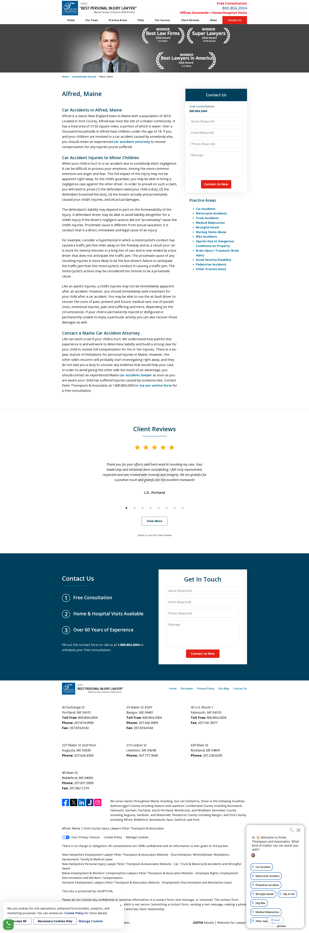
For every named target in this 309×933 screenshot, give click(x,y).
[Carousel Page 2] (134, 508)
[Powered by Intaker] (281, 926)
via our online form (155, 385)
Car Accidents (205, 209)
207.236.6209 (212, 755)
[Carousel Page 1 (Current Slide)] (126, 508)
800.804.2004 (234, 8)
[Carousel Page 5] (158, 508)
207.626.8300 (84, 755)
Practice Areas (118, 20)
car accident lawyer (135, 375)
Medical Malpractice (210, 223)
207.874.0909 (84, 723)
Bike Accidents (206, 236)
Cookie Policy (113, 837)
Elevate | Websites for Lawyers (220, 922)
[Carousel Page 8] (183, 508)
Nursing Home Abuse (211, 232)
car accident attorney (132, 141)
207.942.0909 (148, 723)
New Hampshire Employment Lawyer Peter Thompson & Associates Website (115, 854)
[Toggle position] (291, 830)
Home (71, 20)
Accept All (19, 921)
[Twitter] (73, 802)
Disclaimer (187, 688)
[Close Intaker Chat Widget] (298, 830)
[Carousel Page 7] (175, 508)
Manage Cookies (137, 837)
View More (154, 521)
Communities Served (84, 76)
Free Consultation (232, 3)
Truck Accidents (207, 218)
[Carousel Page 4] (150, 508)
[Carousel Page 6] (167, 508)
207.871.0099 (84, 783)
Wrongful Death (207, 227)
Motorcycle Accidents (211, 213)
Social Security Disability (213, 260)
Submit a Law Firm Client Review (155, 535)
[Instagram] (97, 802)
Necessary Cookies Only (55, 921)
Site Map (223, 688)
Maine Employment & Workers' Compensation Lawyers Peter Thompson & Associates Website (127, 873)
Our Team (91, 20)
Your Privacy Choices (85, 837)
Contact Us (235, 20)
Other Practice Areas (211, 269)
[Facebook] (65, 802)
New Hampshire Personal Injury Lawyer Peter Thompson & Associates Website (116, 864)
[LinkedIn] (81, 802)
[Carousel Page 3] (142, 508)
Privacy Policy (205, 688)
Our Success (162, 20)
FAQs (141, 20)
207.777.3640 (148, 755)
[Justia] (89, 802)
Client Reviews (190, 20)
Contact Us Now (216, 184)
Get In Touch (202, 579)
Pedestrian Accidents (211, 264)
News (213, 20)
